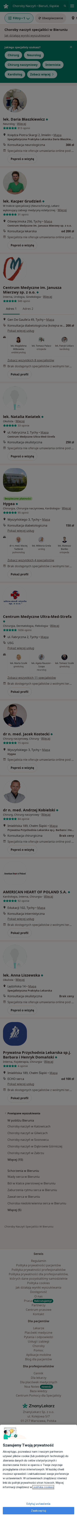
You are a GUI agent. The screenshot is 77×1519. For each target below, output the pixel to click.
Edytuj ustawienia (38, 1503)
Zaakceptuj (38, 1510)
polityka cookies (43, 1487)
